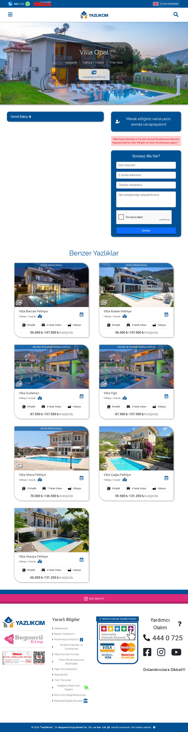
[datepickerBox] (81, 314)
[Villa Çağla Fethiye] (136, 448)
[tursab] (43, 4)
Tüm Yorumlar (62, 680)
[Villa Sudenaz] (52, 366)
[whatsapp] (28, 4)
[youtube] (175, 652)
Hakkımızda (61, 628)
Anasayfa (71, 62)
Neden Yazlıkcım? (64, 633)
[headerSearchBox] (176, 15)
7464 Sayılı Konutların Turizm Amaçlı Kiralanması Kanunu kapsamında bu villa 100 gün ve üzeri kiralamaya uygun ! (146, 141)
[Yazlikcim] (94, 14)
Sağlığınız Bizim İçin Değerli (68, 687)
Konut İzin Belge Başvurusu (70, 694)
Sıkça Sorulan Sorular (66, 654)
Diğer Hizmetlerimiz (65, 669)
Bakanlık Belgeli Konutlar (68, 700)
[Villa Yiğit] (136, 366)
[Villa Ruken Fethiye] (136, 285)
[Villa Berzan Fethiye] (52, 285)
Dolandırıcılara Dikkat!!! (164, 669)
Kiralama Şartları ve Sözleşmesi (71, 646)
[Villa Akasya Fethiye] (52, 530)
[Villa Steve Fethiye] (52, 448)
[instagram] (161, 652)
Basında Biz (61, 674)
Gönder (146, 230)
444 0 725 (167, 638)
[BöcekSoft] (154, 727)
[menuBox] (10, 14)
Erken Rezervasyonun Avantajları (71, 661)
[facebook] (148, 652)
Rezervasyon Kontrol (66, 639)
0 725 (19, 4)
